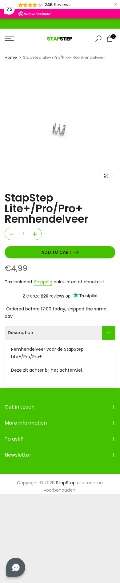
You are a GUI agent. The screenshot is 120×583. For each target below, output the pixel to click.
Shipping (43, 282)
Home (11, 57)
